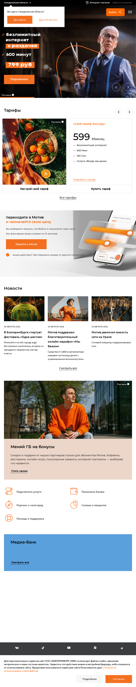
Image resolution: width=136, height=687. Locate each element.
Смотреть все (68, 368)
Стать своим (19, 470)
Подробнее (89, 679)
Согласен (119, 679)
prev (9, 603)
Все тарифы (68, 197)
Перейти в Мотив (26, 244)
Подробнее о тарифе (84, 179)
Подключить (19, 79)
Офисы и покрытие (122, 2)
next (126, 602)
